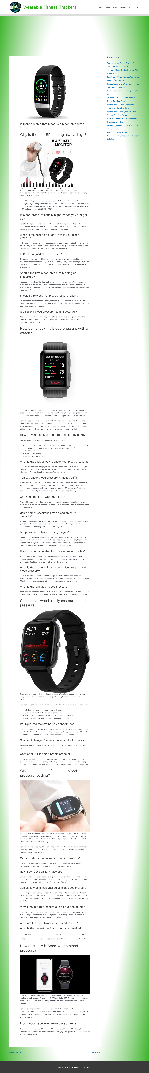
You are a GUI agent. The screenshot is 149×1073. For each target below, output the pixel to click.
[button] (137, 7)
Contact (123, 7)
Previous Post (15, 1052)
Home (100, 7)
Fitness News (111, 7)
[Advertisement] (74, 33)
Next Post (95, 1052)
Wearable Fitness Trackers (49, 7)
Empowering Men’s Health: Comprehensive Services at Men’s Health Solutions (123, 135)
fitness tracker (26, 128)
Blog (131, 7)
